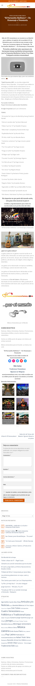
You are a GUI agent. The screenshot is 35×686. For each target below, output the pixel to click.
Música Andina (4, 627)
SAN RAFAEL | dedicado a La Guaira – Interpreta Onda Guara (16, 526)
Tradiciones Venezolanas (17, 369)
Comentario (7, 455)
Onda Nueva (14, 631)
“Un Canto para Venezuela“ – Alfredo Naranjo (19, 541)
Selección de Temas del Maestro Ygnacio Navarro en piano (26, 436)
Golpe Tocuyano (5, 617)
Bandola (15, 605)
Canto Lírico (4, 608)
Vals (13, 645)
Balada (10, 605)
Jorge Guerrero (22, 618)
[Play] (17, 66)
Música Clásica (12, 627)
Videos (24, 15)
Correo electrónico (9, 477)
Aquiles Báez (13, 602)
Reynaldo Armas (12, 640)
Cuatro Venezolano (10, 611)
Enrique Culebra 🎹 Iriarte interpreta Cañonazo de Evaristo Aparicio (16, 531)
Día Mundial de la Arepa (8, 557)
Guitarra (13, 618)
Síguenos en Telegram (17, 372)
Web (4, 484)
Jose (26, 25)
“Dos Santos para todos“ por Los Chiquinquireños (16, 580)
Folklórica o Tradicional (13, 614)
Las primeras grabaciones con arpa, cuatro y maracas (15, 576)
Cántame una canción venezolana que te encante (16, 564)
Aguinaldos (5, 602)
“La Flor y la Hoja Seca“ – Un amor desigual (14, 583)
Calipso (31, 605)
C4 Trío (26, 605)
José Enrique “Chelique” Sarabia (20, 621)
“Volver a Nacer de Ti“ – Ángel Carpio (12, 560)
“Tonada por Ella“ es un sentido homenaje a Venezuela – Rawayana (14, 591)
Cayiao (9, 608)
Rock (20, 640)
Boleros (21, 605)
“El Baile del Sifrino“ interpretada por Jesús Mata (16, 572)
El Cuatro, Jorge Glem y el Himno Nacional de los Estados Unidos (16, 568)
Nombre (6, 469)
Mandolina (4, 624)
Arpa (19, 602)
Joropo (9, 620)
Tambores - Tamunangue (24, 643)
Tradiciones (6, 645)
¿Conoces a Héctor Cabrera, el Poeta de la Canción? (18, 546)
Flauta (22, 611)
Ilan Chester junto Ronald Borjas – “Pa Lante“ (19, 536)
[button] (2, 5)
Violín (16, 646)
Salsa (24, 640)
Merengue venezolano (22, 624)
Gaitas (28, 614)
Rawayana (4, 640)
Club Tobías (15, 608)
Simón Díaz (12, 643)
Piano (21, 631)
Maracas (10, 624)
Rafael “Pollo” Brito (23, 637)
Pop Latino (10, 634)
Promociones (17, 15)
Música (11, 15)
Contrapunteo (24, 608)
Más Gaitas (18, 366)
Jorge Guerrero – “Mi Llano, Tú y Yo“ (12, 587)
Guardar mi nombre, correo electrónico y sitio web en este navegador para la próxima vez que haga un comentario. (17, 494)
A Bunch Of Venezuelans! (8, 436)
